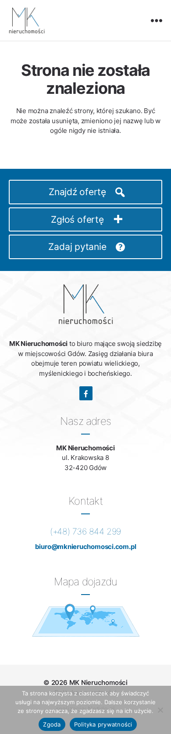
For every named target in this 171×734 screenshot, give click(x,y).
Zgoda (52, 724)
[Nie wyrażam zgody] (160, 709)
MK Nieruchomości (98, 682)
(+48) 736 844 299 (85, 531)
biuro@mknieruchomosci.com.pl (85, 546)
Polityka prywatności (103, 724)
